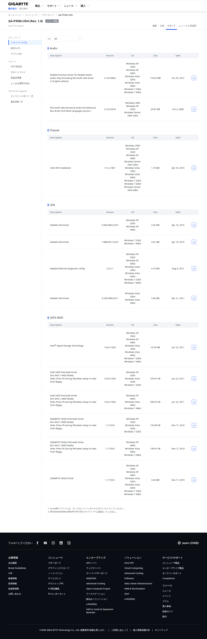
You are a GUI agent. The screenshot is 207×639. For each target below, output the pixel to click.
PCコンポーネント (57, 593)
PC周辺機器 (53, 588)
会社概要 (12, 562)
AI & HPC (129, 562)
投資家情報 (13, 588)
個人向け (12, 8)
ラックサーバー (93, 568)
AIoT (126, 593)
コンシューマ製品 (170, 562)
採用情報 (12, 583)
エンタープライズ (96, 557)
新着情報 (12, 578)
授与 (164, 616)
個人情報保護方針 (141, 630)
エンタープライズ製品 (173, 568)
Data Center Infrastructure (138, 583)
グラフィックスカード (58, 568)
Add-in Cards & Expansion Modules (99, 611)
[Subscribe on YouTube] (45, 543)
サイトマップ (161, 630)
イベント (166, 595)
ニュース (166, 590)
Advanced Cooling (95, 583)
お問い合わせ (14, 593)
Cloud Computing (133, 568)
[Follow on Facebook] (37, 543)
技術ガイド (167, 611)
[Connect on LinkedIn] (61, 543)
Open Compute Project (98, 588)
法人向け (23, 8)
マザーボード (54, 562)
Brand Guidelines (17, 568)
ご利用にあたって (119, 630)
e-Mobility (91, 604)
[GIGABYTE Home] (19, 3)
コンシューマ (55, 557)
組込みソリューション (96, 598)
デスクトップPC (56, 583)
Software (129, 578)
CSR (10, 573)
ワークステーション (95, 593)
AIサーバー (91, 562)
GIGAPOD (91, 578)
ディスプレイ (54, 578)
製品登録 (15, 101)
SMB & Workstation (134, 588)
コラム (165, 601)
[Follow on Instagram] (53, 543)
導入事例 (166, 606)
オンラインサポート (20, 96)
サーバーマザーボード (96, 573)
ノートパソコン (55, 573)
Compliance (168, 578)
